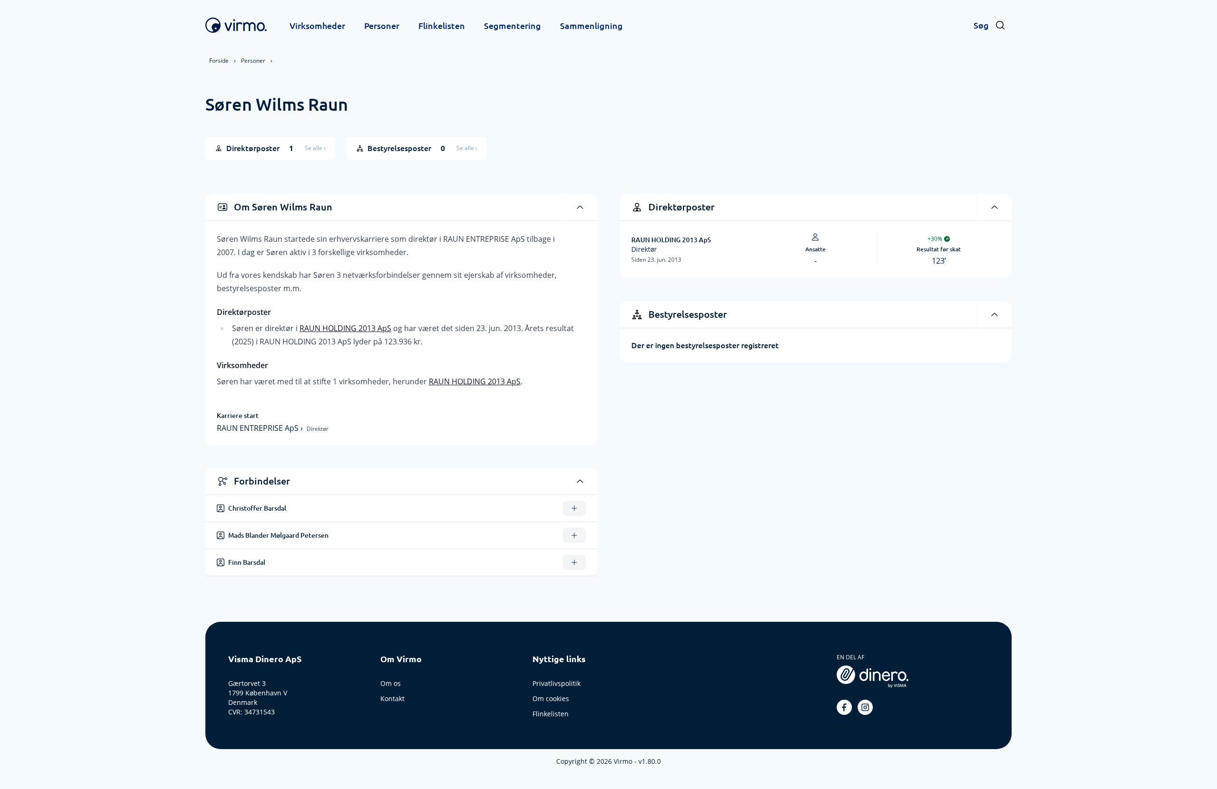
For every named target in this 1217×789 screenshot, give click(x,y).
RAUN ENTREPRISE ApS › (261, 428)
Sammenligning (591, 25)
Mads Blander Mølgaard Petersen (278, 535)
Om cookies (550, 698)
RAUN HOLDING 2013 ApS (345, 328)
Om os (390, 683)
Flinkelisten (441, 25)
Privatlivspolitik (556, 683)
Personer (381, 25)
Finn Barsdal (246, 562)
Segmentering (512, 25)
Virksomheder (317, 25)
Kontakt (392, 698)
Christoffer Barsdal (257, 508)
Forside (219, 61)
